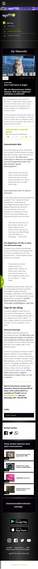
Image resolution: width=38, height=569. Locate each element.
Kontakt (9, 547)
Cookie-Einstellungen (21, 549)
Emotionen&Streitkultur (19, 503)
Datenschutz (18, 547)
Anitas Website (11, 415)
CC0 (33, 78)
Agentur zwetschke (22, 565)
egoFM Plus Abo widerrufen (19, 553)
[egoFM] (9, 17)
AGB (27, 547)
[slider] (15, 137)
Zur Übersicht (19, 51)
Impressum (10, 549)
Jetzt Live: (10, 23)
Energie (19, 506)
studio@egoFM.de (11, 395)
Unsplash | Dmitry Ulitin (25, 78)
